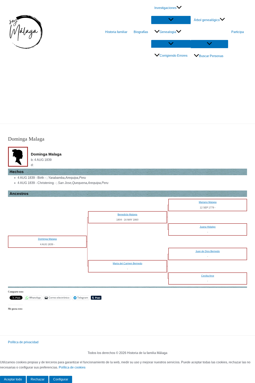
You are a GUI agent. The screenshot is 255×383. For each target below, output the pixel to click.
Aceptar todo (13, 379)
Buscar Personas (211, 56)
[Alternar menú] (171, 20)
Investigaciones (165, 8)
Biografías (141, 32)
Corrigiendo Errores (173, 55)
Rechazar (37, 379)
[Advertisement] (127, 94)
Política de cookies (72, 367)
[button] (179, 8)
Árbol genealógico (207, 20)
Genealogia (168, 32)
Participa (237, 32)
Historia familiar (116, 32)
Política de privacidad (23, 342)
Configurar (60, 379)
